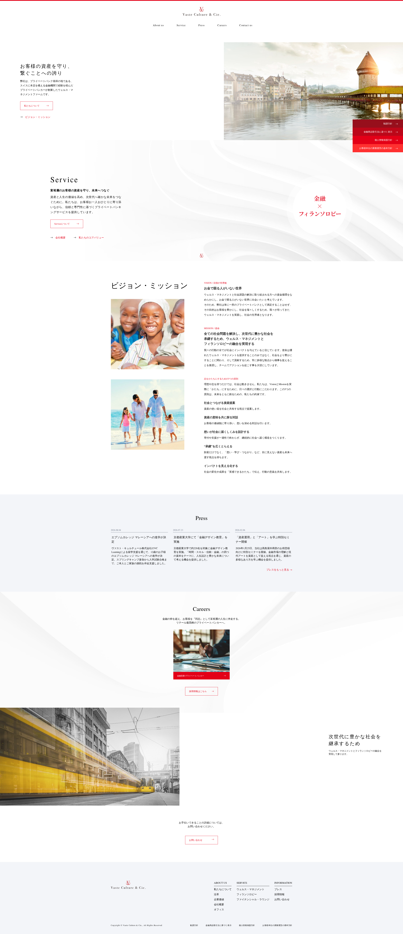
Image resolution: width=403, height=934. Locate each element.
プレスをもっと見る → (279, 569)
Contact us (245, 25)
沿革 (216, 894)
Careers (222, 25)
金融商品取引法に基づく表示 (378, 131)
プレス (278, 889)
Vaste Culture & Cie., (133, 925)
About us (158, 25)
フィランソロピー (247, 894)
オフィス (219, 909)
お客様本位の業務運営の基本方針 (376, 148)
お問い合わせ (281, 899)
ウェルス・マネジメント (250, 889)
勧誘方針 (388, 123)
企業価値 (219, 899)
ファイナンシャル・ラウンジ (253, 899)
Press (201, 25)
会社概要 (219, 904)
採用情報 (279, 894)
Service (181, 25)
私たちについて (223, 889)
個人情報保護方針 (384, 139)
